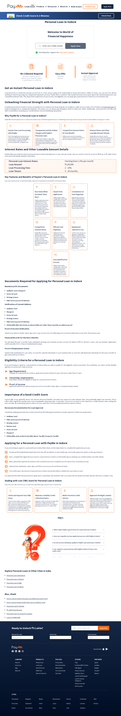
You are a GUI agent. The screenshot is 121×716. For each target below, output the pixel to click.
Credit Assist (29, 6)
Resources (52, 7)
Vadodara (82, 708)
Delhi (95, 699)
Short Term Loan (40, 668)
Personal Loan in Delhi (14, 583)
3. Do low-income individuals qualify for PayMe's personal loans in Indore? (76, 543)
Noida (40, 708)
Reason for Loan (17, 634)
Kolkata (68, 703)
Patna (54, 708)
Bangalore (28, 699)
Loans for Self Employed (81, 676)
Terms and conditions (66, 52)
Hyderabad (28, 703)
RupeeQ (96, 668)
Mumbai (96, 703)
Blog (16, 668)
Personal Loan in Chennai (15, 579)
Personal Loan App (80, 683)
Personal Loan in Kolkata (15, 587)
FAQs (76, 662)
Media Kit (17, 671)
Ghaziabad (15, 703)
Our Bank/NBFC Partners (81, 665)
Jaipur (54, 703)
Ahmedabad (15, 699)
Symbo (96, 662)
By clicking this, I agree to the (56, 52)
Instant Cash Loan (79, 671)
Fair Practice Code (60, 671)
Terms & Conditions (60, 665)
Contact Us (18, 665)
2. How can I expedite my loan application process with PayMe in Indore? (76, 536)
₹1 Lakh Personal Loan (14, 610)
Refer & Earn (76, 6)
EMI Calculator (79, 686)
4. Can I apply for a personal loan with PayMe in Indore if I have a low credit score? (74, 550)
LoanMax (96, 665)
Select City (53, 634)
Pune (67, 708)
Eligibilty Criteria (79, 673)
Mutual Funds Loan (41, 673)
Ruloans (96, 673)
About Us (64, 7)
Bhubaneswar (56, 699)
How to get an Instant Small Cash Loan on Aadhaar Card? (26, 602)
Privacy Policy (59, 662)
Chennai (68, 699)
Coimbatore (83, 699)
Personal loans (109, 107)
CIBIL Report (78, 668)
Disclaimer (58, 673)
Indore (40, 703)
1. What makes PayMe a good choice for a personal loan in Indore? (74, 530)
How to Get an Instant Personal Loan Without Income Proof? (27, 599)
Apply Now (107, 7)
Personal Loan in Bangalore (16, 575)
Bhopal (41, 699)
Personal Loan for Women (15, 606)
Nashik (13, 708)
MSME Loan (39, 671)
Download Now (97, 649)
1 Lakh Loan (39, 665)
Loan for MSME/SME (13, 617)
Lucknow (82, 703)
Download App (90, 7)
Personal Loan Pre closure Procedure (19, 614)
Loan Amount (92, 634)
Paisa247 (96, 671)
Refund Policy (59, 668)
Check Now (106, 15)
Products (40, 7)
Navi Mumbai (29, 708)
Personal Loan (39, 662)
